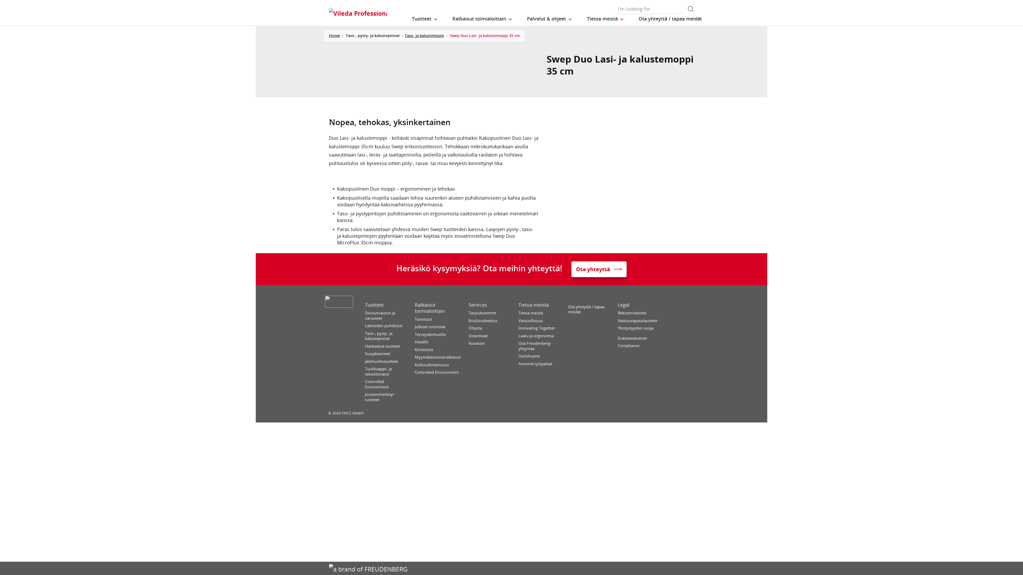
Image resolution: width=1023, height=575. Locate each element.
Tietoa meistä (533, 305)
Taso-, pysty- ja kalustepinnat (378, 336)
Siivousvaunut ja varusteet (380, 315)
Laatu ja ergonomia (536, 335)
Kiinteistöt (424, 349)
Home (334, 35)
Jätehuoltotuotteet (381, 361)
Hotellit (421, 341)
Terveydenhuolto (430, 334)
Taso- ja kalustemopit (424, 35)
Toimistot (423, 319)
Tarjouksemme (482, 312)
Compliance (628, 345)
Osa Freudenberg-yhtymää (534, 346)
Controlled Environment (377, 384)
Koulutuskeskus (483, 320)
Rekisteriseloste (632, 312)
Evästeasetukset (632, 338)
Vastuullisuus (530, 320)
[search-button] (690, 9)
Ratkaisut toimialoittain (430, 308)
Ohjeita (475, 328)
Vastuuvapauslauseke (637, 320)
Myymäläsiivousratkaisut (438, 357)
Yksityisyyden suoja (635, 328)
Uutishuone (529, 356)
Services (478, 305)
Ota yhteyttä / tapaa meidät (586, 309)
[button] (425, 19)
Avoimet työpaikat (535, 363)
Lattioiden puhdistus (384, 325)
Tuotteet (374, 305)
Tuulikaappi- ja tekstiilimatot (378, 371)
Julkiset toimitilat (430, 326)
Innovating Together (536, 328)
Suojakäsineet (377, 353)
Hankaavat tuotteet (382, 346)
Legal (624, 305)
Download (478, 335)
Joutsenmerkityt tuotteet (379, 397)
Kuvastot (477, 343)
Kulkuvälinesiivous (432, 364)
